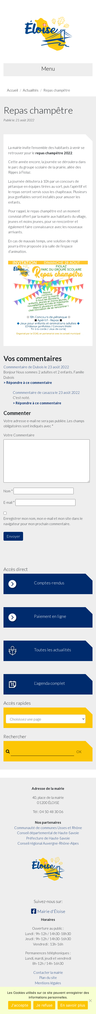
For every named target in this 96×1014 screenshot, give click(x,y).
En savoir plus (72, 1005)
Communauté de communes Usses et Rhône (48, 828)
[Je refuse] (90, 1000)
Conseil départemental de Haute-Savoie (48, 833)
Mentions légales (48, 983)
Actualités (30, 90)
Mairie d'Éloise (51, 911)
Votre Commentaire (18, 435)
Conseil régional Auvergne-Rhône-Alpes (48, 843)
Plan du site (48, 977)
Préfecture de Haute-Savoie (48, 838)
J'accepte (19, 1005)
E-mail (9, 502)
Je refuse (44, 1005)
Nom (8, 491)
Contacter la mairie (48, 972)
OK (79, 752)
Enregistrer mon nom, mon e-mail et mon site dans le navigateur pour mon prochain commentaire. (43, 521)
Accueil (12, 90)
